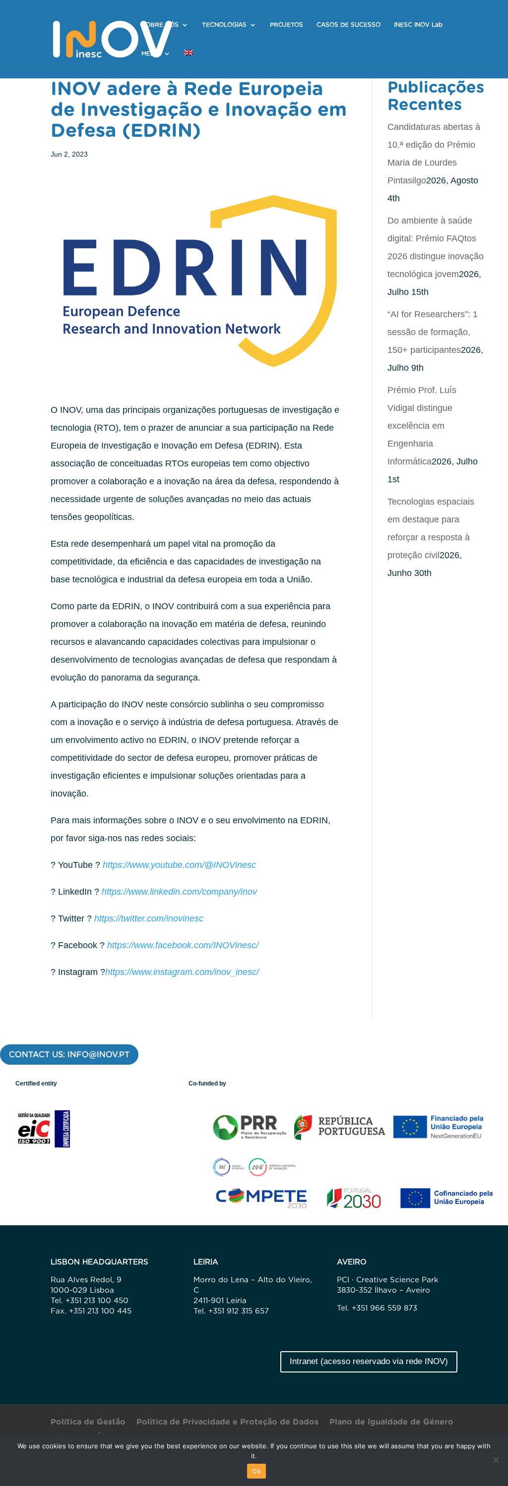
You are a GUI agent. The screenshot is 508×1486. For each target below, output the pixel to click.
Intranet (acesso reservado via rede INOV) (369, 1361)
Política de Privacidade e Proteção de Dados (227, 1423)
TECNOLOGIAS (224, 24)
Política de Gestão (88, 1423)
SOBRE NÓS (160, 24)
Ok (256, 1471)
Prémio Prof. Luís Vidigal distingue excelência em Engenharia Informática (421, 425)
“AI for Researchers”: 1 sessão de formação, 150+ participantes (432, 332)
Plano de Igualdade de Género (391, 1423)
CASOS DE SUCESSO (349, 24)
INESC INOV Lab (418, 24)
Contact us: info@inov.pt (69, 1054)
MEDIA (151, 53)
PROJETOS (286, 24)
